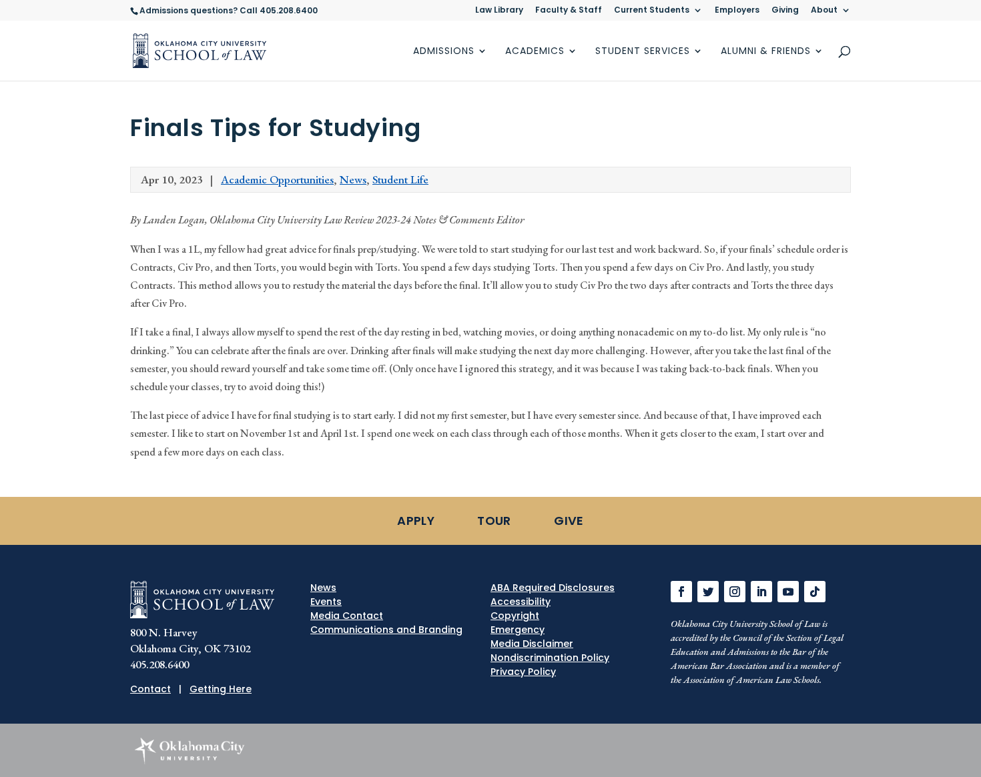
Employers (737, 10)
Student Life (400, 179)
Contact (150, 689)
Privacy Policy (523, 671)
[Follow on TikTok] (815, 591)
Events (326, 601)
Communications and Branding (386, 629)
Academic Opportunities (277, 179)
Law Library (499, 10)
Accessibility (520, 601)
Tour (494, 520)
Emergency (517, 629)
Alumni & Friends (766, 51)
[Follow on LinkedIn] (761, 591)
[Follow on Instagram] (734, 591)
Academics (535, 51)
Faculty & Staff (568, 10)
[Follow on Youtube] (788, 591)
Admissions (443, 51)
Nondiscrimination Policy (549, 657)
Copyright (514, 615)
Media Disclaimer (531, 643)
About (824, 10)
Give (568, 520)
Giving (785, 10)
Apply (415, 520)
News (353, 179)
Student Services (642, 51)
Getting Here (221, 689)
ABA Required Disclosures (552, 587)
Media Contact (346, 615)
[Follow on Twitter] (708, 591)
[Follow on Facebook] (681, 591)
